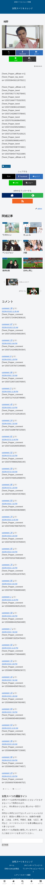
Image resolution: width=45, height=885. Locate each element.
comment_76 (7, 565)
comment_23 (7, 773)
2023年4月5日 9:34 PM (9, 552)
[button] (29, 59)
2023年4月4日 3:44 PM (9, 616)
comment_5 (6, 388)
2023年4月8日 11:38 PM (10, 391)
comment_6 (6, 356)
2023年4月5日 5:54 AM (9, 584)
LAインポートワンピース (33, 865)
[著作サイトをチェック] (12, 195)
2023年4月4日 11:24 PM (10, 600)
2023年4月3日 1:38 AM (9, 696)
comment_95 (7, 549)
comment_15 (7, 340)
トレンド (7, 166)
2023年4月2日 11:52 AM (10, 728)
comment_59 (7, 469)
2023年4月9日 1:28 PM (9, 359)
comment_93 (7, 501)
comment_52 (7, 453)
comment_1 (6, 597)
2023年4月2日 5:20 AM (9, 744)
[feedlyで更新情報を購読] (33, 195)
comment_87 (7, 324)
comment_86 (7, 372)
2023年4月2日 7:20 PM (9, 712)
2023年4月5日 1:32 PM (9, 568)
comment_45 (7, 404)
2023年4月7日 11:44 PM (10, 439)
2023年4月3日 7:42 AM (9, 680)
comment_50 (7, 645)
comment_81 (7, 436)
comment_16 (7, 677)
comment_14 (7, 420)
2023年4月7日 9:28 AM (9, 472)
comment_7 (6, 629)
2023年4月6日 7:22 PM (9, 504)
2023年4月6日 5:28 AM (9, 536)
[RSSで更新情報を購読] (22, 201)
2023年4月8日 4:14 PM (9, 407)
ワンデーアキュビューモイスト (33, 870)
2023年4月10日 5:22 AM (10, 327)
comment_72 (7, 661)
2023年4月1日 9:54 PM (9, 760)
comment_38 (7, 308)
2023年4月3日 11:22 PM (10, 648)
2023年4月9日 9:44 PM (9, 343)
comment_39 (7, 741)
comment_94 (7, 709)
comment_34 (7, 533)
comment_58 (7, 613)
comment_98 (7, 757)
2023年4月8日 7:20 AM (9, 423)
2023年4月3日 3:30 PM (9, 664)
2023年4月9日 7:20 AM (9, 375)
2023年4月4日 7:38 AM (9, 632)
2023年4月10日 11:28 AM (10, 311)
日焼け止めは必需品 (11, 869)
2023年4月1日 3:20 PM (9, 776)
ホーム (11, 865)
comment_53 (7, 725)
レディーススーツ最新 (22, 875)
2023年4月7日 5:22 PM (9, 455)
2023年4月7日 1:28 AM (9, 488)
